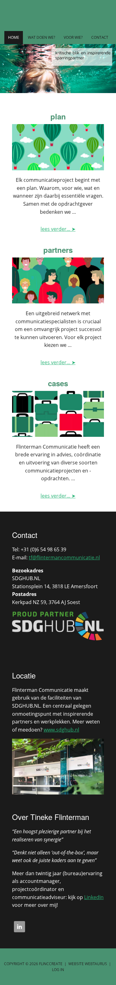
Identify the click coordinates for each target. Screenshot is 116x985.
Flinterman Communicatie (58, 15)
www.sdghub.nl (61, 729)
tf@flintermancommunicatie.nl (64, 557)
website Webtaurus (87, 963)
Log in (58, 969)
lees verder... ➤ (58, 229)
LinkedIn (94, 897)
